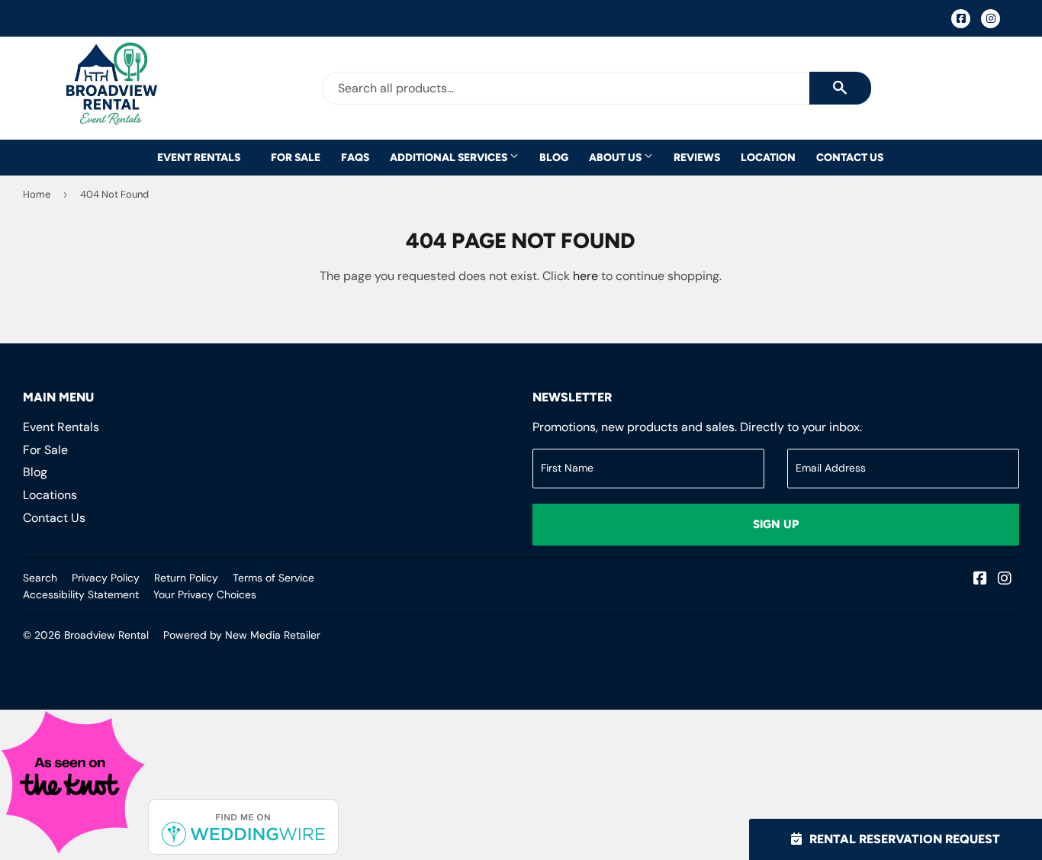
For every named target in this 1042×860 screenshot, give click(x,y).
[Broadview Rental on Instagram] (1004, 580)
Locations (50, 495)
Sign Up (776, 524)
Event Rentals (198, 157)
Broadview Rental (106, 635)
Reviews (697, 157)
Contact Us (849, 157)
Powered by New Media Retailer (241, 635)
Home (36, 194)
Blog (553, 157)
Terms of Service (273, 578)
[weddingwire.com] (243, 850)
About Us (616, 157)
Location (768, 157)
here (585, 276)
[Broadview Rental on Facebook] (980, 580)
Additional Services (450, 157)
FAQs (355, 157)
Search (40, 578)
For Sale (295, 157)
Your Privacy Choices (204, 594)
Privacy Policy (106, 578)
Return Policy (186, 578)
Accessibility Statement (81, 594)
